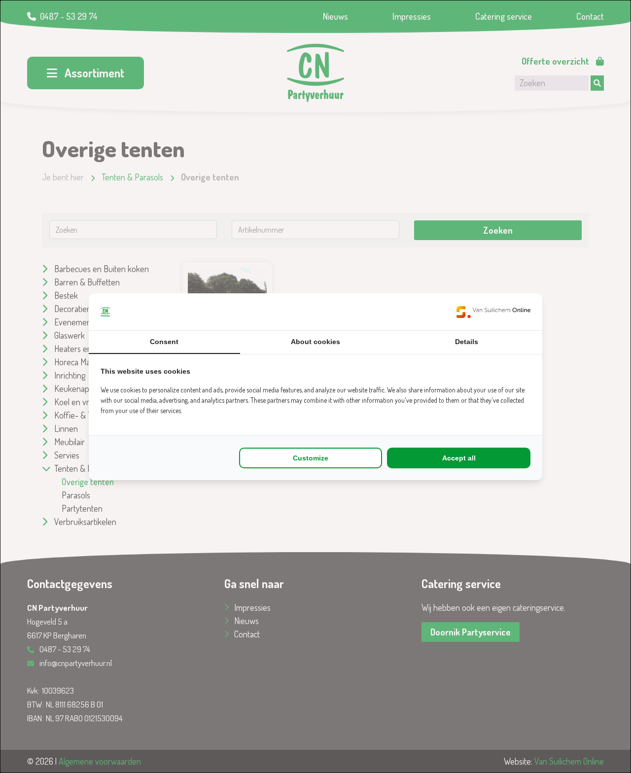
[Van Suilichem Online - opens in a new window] (493, 311)
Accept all (459, 458)
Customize (310, 458)
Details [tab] (466, 342)
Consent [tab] (164, 342)
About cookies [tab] (315, 342)
